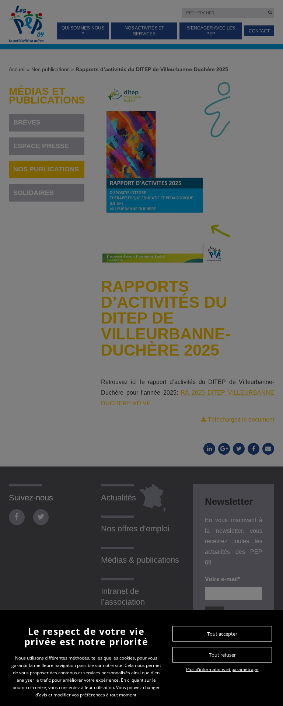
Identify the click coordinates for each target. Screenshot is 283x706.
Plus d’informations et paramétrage (222, 669)
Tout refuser (222, 654)
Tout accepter (222, 633)
